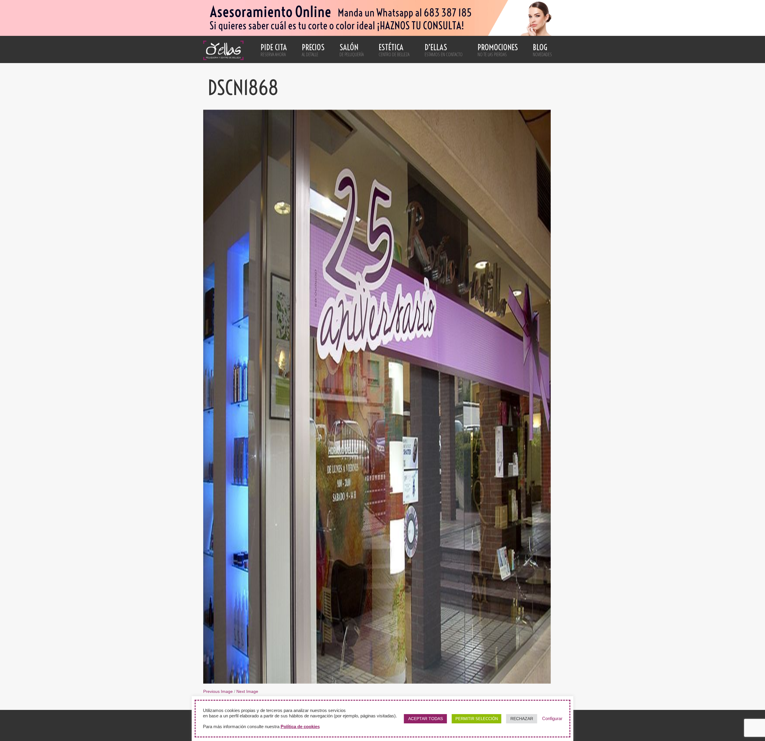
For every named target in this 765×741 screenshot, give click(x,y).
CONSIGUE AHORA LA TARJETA (382, 504)
